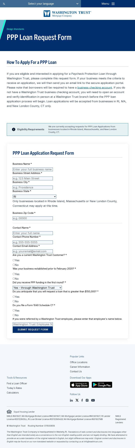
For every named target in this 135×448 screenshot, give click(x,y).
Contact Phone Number (26, 236)
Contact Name (21, 227)
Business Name (22, 163)
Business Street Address (27, 173)
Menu (105, 3)
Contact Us (76, 371)
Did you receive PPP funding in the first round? (39, 282)
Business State (22, 191)
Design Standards (15, 28)
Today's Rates (14, 388)
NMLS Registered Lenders (120, 419)
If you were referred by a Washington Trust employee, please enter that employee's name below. (67, 318)
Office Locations (78, 362)
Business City (21, 182)
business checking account (94, 87)
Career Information (80, 367)
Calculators (13, 392)
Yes (17, 260)
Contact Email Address (26, 246)
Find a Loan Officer (17, 383)
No (17, 265)
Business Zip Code (24, 213)
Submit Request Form (33, 329)
